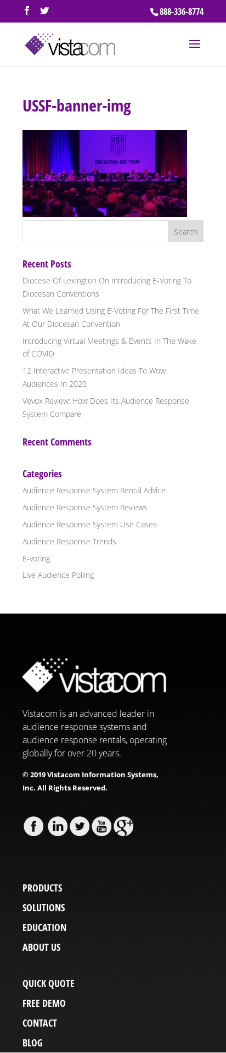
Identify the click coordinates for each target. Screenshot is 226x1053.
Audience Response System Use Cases (89, 524)
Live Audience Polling (58, 575)
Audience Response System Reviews (85, 507)
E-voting (36, 558)
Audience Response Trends (69, 541)
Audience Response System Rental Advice (94, 490)
